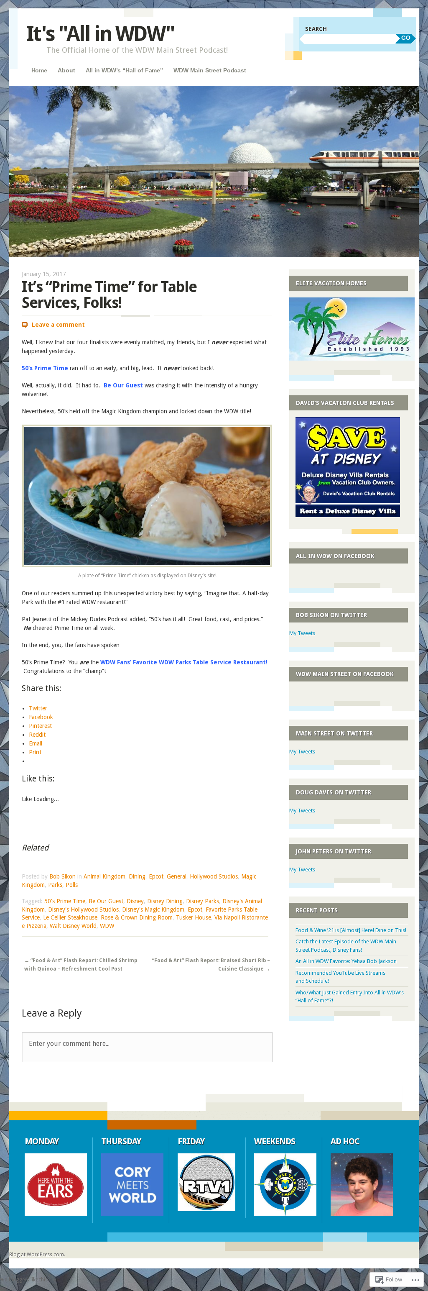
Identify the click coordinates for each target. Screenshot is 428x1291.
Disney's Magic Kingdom (153, 909)
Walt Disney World (73, 925)
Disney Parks (202, 901)
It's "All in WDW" (100, 33)
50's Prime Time (64, 901)
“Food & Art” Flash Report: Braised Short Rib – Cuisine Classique (211, 965)
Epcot (156, 876)
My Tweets (302, 633)
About (66, 70)
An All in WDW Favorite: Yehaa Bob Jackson (346, 961)
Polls (72, 884)
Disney (135, 901)
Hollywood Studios (214, 876)
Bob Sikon (62, 876)
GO (405, 37)
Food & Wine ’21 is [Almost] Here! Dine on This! (351, 930)
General (176, 876)
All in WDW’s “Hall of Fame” (124, 70)
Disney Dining (165, 901)
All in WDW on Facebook (335, 556)
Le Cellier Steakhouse (70, 917)
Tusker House (193, 917)
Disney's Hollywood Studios (83, 909)
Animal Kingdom (104, 876)
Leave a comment (58, 324)
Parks (55, 884)
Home (39, 70)
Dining (137, 876)
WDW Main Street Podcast (209, 70)
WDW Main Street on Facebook (345, 674)
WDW (107, 925)
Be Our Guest (106, 901)
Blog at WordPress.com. (37, 1255)
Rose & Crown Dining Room (137, 917)
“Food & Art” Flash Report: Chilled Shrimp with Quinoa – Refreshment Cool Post (80, 965)
